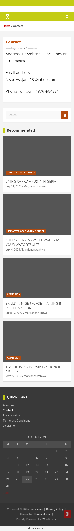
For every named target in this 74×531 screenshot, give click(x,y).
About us (8, 405)
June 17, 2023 (14, 312)
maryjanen (36, 509)
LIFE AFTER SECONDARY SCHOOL (26, 231)
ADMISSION (13, 294)
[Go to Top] (67, 514)
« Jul (6, 493)
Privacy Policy (54, 509)
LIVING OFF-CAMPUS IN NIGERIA (31, 181)
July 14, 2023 (13, 186)
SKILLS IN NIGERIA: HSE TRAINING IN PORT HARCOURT (34, 305)
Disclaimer (9, 425)
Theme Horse (41, 514)
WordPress (49, 519)
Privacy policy (11, 415)
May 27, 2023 (14, 375)
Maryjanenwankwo (35, 186)
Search (64, 115)
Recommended (21, 130)
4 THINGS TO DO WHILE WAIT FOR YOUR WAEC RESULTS (32, 242)
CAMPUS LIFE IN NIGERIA (21, 172)
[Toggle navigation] (7, 16)
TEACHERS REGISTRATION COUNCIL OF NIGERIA (36, 368)
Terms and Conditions (16, 420)
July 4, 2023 (13, 249)
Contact (8, 410)
